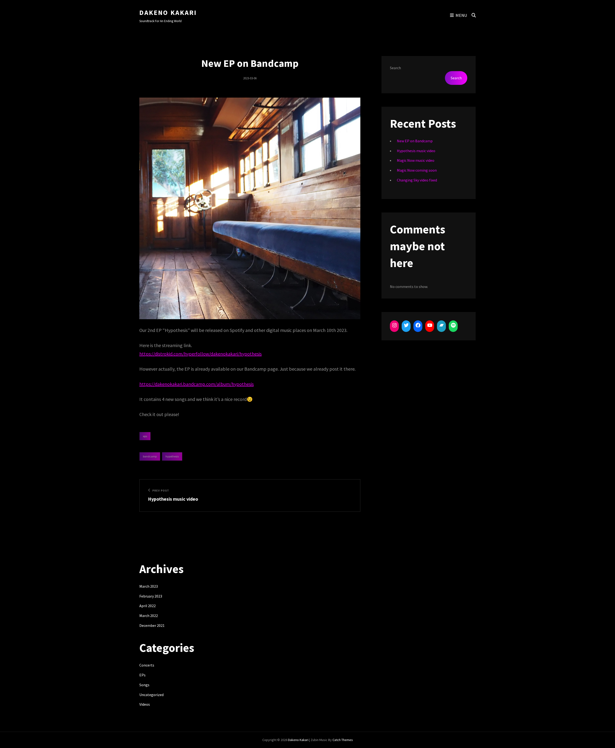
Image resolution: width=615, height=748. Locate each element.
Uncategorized (151, 694)
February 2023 (150, 596)
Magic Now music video (415, 160)
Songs (144, 684)
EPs (145, 436)
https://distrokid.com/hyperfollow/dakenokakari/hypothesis (200, 354)
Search (395, 67)
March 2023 (148, 586)
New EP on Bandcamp (415, 140)
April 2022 (147, 605)
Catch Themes (342, 740)
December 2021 (152, 625)
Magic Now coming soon (417, 170)
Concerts (146, 665)
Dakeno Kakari (168, 12)
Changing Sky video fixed (417, 180)
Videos (144, 704)
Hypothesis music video (416, 150)
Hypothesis (172, 456)
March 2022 (148, 615)
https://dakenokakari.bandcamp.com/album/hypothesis (196, 384)
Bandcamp (150, 456)
